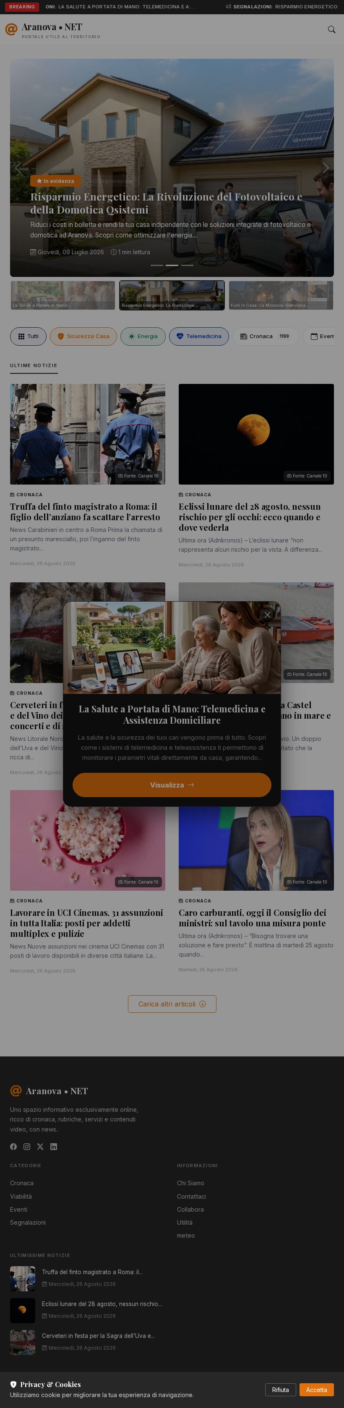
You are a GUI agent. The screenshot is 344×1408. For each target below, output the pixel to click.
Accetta (316, 1389)
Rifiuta (280, 1389)
